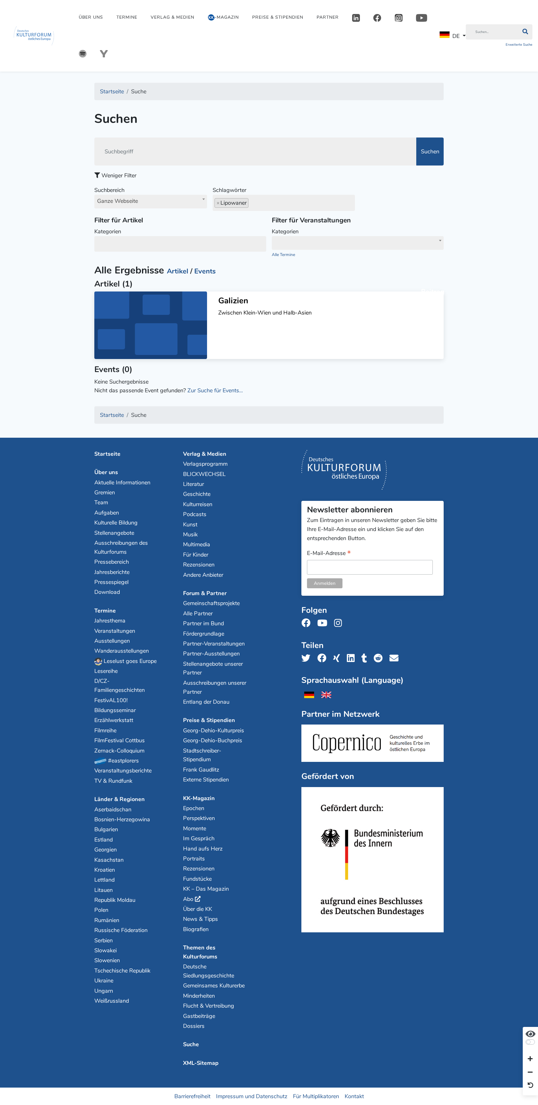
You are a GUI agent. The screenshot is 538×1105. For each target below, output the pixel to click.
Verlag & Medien (172, 17)
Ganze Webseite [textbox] (117, 201)
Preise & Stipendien (277, 17)
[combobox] (150, 201)
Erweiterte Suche (519, 44)
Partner (328, 17)
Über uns (91, 17)
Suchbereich (116, 195)
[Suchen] (525, 32)
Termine (126, 17)
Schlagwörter (229, 190)
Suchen (430, 151)
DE (456, 36)
